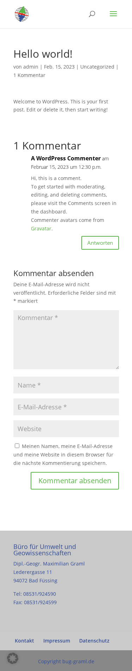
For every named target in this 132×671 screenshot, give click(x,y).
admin (30, 66)
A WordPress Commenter (66, 158)
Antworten (100, 242)
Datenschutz (94, 640)
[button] (12, 658)
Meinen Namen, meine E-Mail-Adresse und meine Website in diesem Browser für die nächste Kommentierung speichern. (63, 454)
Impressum (56, 640)
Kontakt (24, 640)
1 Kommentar (29, 75)
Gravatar (41, 228)
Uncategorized (97, 66)
